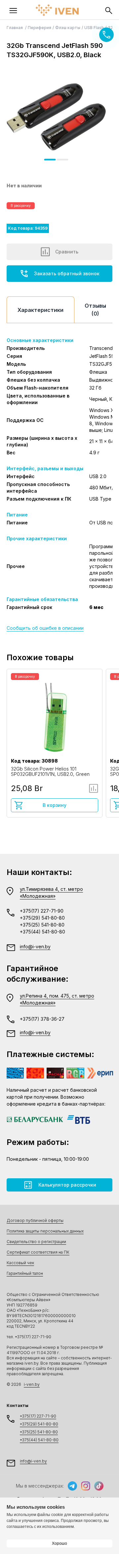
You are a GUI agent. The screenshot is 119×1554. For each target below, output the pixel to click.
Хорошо (59, 1543)
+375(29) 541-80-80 (42, 918)
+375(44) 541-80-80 (42, 931)
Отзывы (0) (95, 309)
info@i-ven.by (35, 946)
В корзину (54, 805)
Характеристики (40, 310)
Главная (15, 27)
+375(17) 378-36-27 (42, 1019)
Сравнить (66, 251)
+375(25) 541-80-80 (42, 925)
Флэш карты (67, 27)
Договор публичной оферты (35, 1220)
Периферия (39, 27)
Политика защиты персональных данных (45, 1231)
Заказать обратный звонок (66, 273)
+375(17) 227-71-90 (41, 911)
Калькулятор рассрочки (67, 1185)
